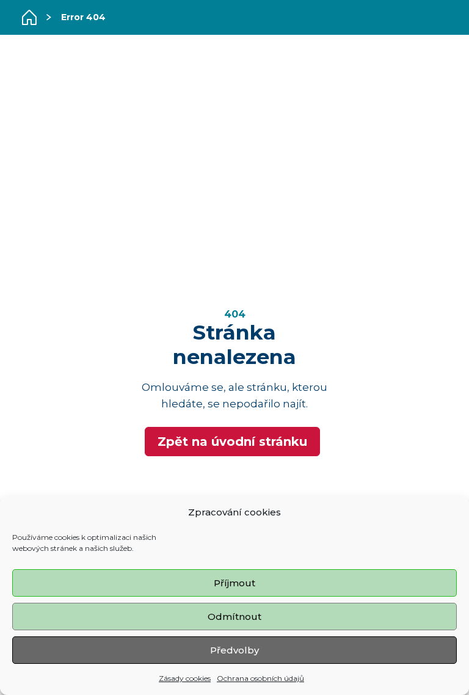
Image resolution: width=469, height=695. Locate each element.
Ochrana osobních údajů (260, 678)
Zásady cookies (185, 678)
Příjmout (234, 583)
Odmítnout (234, 616)
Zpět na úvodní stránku (232, 441)
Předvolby (234, 650)
